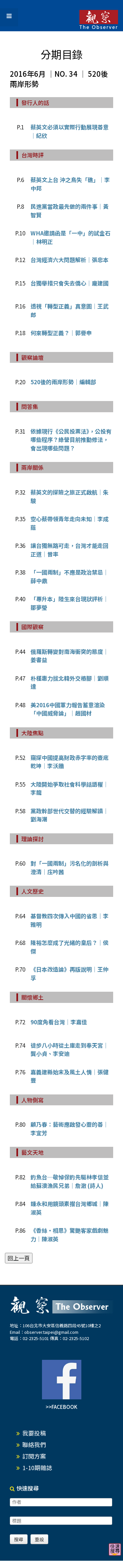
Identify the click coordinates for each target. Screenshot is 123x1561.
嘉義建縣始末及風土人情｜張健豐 (70, 1076)
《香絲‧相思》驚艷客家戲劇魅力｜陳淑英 (70, 1234)
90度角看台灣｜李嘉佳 (59, 1022)
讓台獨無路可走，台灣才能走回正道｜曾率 (70, 549)
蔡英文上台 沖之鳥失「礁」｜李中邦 (70, 183)
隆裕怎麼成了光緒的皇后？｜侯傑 (70, 946)
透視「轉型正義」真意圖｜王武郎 (70, 310)
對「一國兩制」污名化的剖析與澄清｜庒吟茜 (70, 867)
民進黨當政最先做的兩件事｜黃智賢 (70, 210)
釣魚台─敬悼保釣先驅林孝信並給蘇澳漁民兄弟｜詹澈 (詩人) (70, 1181)
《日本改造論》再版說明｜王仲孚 (70, 973)
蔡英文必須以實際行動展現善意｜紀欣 (70, 131)
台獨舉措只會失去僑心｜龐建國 (70, 283)
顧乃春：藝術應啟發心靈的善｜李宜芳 (70, 1128)
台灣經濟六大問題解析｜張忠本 (70, 260)
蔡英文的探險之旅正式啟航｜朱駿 (70, 496)
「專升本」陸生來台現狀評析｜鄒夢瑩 (70, 603)
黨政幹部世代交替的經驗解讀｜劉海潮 (70, 815)
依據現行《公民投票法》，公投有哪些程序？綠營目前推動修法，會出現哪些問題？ (71, 439)
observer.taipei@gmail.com (51, 1332)
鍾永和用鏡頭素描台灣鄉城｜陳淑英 (70, 1207)
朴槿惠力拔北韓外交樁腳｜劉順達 (70, 682)
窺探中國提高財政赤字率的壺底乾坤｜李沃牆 (70, 761)
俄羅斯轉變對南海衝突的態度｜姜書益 (70, 655)
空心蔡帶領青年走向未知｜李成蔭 (70, 523)
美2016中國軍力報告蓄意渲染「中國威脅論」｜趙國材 (68, 709)
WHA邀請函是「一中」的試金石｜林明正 (71, 237)
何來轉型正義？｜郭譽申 (61, 333)
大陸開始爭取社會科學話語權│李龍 (70, 788)
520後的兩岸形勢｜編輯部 (63, 382)
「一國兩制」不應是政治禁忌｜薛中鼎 (70, 576)
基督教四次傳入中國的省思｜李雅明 (70, 920)
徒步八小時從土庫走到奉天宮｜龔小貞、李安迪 (70, 1049)
